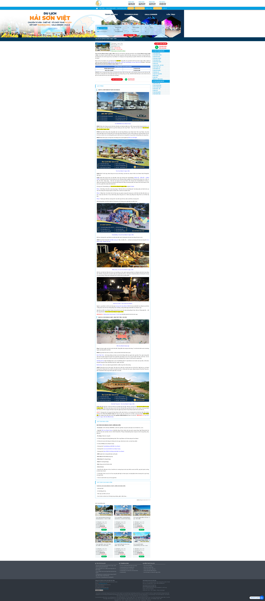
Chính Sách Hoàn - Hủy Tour (149, 569)
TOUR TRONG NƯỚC (111, 8)
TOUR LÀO (155, 90)
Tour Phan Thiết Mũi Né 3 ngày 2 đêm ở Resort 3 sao (127, 598)
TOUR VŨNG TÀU (156, 67)
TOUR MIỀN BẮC (156, 53)
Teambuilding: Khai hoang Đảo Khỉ (127, 567)
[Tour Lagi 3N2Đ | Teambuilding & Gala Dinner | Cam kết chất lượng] (123, 510)
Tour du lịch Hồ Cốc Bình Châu (101, 597)
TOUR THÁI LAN (156, 83)
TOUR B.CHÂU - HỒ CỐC (158, 65)
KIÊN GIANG (155, 75)
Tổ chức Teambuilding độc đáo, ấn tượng (128, 565)
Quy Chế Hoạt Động (148, 565)
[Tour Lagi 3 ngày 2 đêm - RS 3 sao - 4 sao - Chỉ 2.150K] (141, 510)
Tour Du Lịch (106, 40)
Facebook (149, 600)
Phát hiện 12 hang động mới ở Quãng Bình (105, 577)
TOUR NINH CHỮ (156, 60)
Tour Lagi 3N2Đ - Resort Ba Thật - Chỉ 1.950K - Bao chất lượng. (103, 545)
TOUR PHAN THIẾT (157, 61)
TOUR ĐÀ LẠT (156, 72)
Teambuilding (123, 572)
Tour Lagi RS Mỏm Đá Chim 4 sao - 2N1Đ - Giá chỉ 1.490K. (122, 545)
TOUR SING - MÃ (156, 88)
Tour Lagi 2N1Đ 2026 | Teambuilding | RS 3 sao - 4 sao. (140, 545)
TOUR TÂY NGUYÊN (157, 73)
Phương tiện (116, 29)
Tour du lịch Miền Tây (134, 595)
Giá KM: (98, 527)
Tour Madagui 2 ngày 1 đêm (156, 598)
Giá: (98, 526)
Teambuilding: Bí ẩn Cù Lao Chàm (127, 569)
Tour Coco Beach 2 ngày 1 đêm (144, 598)
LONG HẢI (155, 77)
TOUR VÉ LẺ (130, 8)
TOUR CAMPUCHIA (157, 87)
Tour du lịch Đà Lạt (125, 595)
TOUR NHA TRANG (157, 58)
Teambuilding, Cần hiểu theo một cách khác (129, 570)
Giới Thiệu (101, 8)
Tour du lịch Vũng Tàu (159, 594)
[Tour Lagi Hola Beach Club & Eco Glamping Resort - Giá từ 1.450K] (104, 510)
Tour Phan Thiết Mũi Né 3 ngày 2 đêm (158, 597)
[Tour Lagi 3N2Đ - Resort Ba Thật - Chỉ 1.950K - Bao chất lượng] (104, 537)
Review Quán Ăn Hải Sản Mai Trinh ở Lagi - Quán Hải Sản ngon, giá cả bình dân (106, 566)
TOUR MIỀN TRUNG (157, 54)
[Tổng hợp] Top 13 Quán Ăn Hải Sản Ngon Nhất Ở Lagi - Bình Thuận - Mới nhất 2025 (106, 575)
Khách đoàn (131, 1)
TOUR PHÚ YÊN (156, 56)
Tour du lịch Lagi (151, 594)
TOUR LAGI (155, 63)
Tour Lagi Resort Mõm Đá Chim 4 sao (143, 597)
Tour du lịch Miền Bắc (121, 597)
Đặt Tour (104, 529)
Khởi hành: (99, 524)
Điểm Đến (134, 25)
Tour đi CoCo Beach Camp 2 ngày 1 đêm (106, 38)
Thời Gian (134, 29)
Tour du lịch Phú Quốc (143, 595)
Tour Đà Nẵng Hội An (112, 597)
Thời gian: (99, 522)
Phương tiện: (100, 523)
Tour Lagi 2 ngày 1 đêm (130, 597)
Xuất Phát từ (116, 25)
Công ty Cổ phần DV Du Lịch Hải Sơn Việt (132, 600)
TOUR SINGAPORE (157, 85)
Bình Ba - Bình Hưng (158, 79)
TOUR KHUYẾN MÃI (139, 8)
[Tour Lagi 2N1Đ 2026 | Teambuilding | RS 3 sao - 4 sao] (141, 537)
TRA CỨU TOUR (129, 35)
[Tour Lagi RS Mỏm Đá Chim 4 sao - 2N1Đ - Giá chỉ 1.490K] (123, 537)
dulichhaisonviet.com (103, 583)
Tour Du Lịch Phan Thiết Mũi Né (141, 594)
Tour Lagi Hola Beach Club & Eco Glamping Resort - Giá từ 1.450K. (103, 518)
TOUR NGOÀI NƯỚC (121, 8)
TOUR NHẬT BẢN (156, 93)
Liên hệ (165, 8)
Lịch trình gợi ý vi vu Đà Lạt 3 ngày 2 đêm (152, 572)
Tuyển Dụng (158, 8)
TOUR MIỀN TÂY (156, 68)
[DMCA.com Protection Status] (99, 590)
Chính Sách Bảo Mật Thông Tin (150, 570)
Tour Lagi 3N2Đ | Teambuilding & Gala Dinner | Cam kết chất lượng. (122, 518)
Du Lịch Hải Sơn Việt (99, 40)
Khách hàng (149, 8)
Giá (150, 25)
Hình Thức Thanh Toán (148, 567)
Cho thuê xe (162, 1)
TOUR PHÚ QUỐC (157, 70)
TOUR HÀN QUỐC (157, 92)
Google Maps (143, 600)
